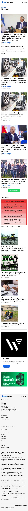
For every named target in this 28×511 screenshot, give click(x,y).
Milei (15, 491)
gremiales (23, 485)
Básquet (16, 478)
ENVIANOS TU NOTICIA (14, 190)
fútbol (10, 485)
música (17, 491)
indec (17, 486)
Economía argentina (12, 483)
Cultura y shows (5, 447)
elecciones (23, 483)
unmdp (21, 497)
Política (3, 443)
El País (2, 434)
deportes (16, 481)
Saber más (6, 366)
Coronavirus (5, 481)
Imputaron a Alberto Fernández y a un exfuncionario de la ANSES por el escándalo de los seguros (13, 148)
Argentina (9, 478)
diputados (22, 480)
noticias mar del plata (6, 493)
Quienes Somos (4, 415)
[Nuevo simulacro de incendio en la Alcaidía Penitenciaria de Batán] (9, 313)
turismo (15, 497)
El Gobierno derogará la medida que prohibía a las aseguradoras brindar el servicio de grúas (13, 81)
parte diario (14, 493)
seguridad (16, 495)
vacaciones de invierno (5, 499)
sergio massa (20, 495)
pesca (18, 493)
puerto (9, 495)
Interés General (4, 432)
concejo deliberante (22, 478)
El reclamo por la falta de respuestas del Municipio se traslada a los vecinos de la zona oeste (13, 274)
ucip (18, 497)
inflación (20, 486)
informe (24, 486)
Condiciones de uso (5, 419)
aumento (13, 478)
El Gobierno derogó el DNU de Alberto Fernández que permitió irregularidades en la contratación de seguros (13, 37)
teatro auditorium (4, 497)
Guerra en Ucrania (4, 486)
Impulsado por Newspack (6, 508)
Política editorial (4, 417)
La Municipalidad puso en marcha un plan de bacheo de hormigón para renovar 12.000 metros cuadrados (13, 248)
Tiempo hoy (10, 497)
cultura (11, 480)
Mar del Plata (4, 429)
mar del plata (7, 491)
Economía (3, 440)
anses (6, 478)
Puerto (3, 445)
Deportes (3, 438)
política (4, 495)
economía (4, 483)
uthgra (24, 497)
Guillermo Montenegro (12, 486)
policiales (22, 493)
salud (12, 495)
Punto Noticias (7, 42)
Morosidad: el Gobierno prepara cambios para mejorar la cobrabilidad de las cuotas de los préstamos (13, 299)
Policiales (3, 436)
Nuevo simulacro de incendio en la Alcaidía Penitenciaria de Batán (12, 324)
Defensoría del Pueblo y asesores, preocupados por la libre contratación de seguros (13, 181)
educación (18, 483)
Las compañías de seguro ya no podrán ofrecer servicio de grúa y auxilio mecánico (13, 115)
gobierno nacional (16, 485)
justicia (17, 488)
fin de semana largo (4, 485)
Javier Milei (14, 488)
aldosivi (2, 478)
